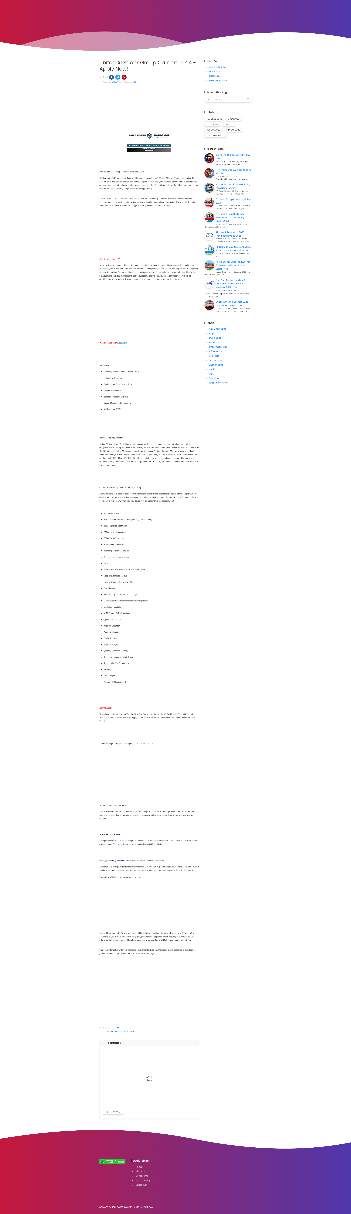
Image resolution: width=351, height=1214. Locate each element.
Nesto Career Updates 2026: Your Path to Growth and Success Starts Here (233, 265)
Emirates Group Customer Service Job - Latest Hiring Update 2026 (230, 217)
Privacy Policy (143, 1180)
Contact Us (142, 1175)
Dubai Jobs (215, 71)
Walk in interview (218, 80)
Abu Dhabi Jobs (217, 67)
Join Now (122, 343)
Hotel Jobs (215, 76)
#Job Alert (129, 1031)
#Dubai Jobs (116, 1031)
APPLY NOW (147, 743)
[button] (111, 77)
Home (139, 1166)
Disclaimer (141, 1184)
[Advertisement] (149, 106)
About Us (140, 1171)
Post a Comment (111, 1027)
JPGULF (119, 841)
